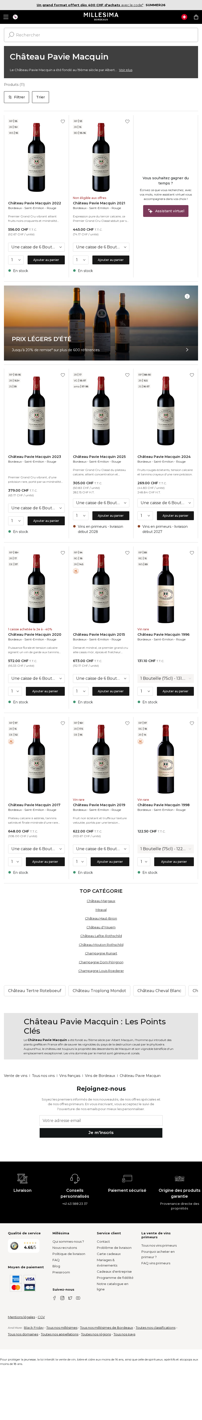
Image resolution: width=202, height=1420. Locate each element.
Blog (56, 1266)
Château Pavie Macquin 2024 (164, 456)
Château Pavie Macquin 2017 (34, 805)
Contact (103, 1241)
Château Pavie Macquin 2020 (34, 634)
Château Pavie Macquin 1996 (163, 634)
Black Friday (34, 1327)
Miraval (101, 910)
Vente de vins (15, 1075)
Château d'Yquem (101, 927)
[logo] (101, 17)
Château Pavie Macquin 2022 (34, 203)
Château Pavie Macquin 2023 (34, 456)
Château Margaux (101, 901)
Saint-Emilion (34, 208)
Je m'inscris (101, 1132)
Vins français (69, 1075)
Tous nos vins (43, 1075)
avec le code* (90, 5)
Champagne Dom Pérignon (101, 962)
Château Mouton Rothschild (101, 945)
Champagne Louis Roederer (101, 971)
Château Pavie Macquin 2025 (99, 456)
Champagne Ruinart (101, 953)
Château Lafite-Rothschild (101, 936)
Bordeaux (15, 208)
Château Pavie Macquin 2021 (99, 203)
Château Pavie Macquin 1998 (163, 805)
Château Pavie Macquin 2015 (99, 634)
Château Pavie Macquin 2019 (99, 805)
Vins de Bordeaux (100, 1075)
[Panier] (196, 17)
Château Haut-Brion (101, 918)
